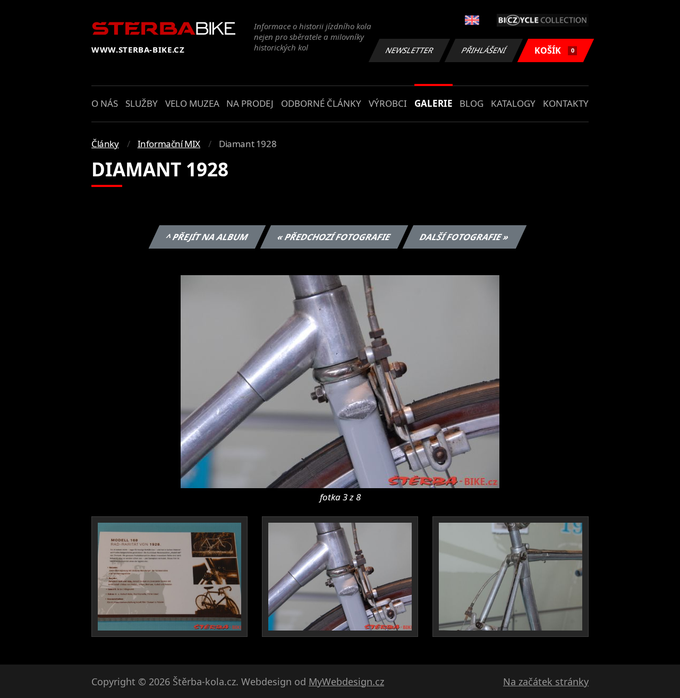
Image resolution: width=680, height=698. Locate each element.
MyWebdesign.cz (346, 681)
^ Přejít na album (206, 237)
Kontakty (566, 103)
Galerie (433, 103)
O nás (104, 103)
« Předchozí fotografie (334, 237)
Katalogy (513, 103)
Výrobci (388, 103)
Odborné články (321, 103)
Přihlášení (484, 50)
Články (105, 144)
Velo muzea (192, 103)
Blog (471, 103)
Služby (141, 103)
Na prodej (250, 103)
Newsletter (410, 50)
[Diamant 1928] (340, 381)
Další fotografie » (464, 237)
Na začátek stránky (546, 681)
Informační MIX (169, 144)
